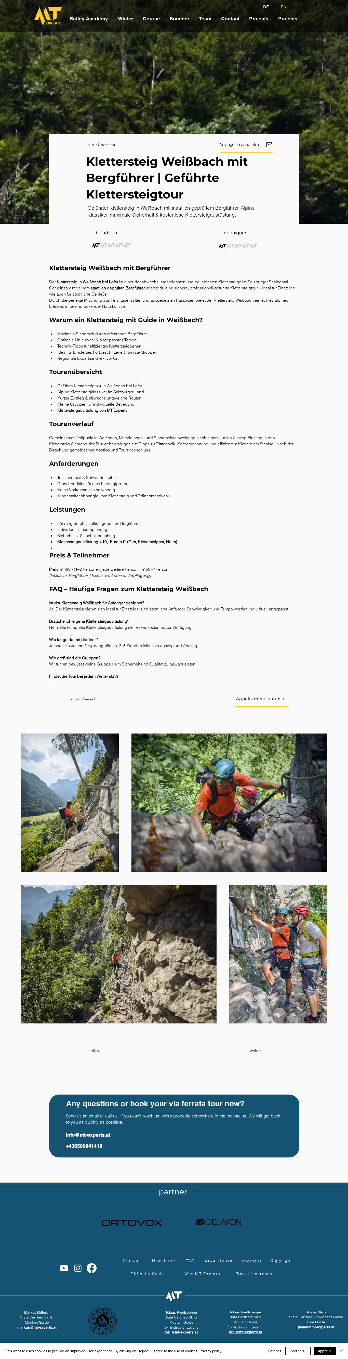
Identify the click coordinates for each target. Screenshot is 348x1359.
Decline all (298, 1350)
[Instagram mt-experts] (78, 1268)
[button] (230, 16)
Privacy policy (210, 1350)
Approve (324, 1350)
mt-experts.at (186, 1332)
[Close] (342, 1351)
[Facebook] (92, 1268)
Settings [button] (274, 1350)
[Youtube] (64, 1268)
